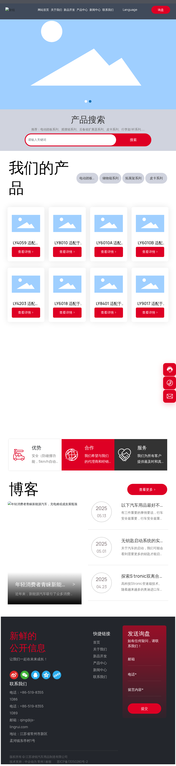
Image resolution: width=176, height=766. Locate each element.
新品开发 (100, 656)
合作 (89, 447)
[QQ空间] (46, 675)
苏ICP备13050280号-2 (72, 762)
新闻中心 (100, 669)
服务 (142, 447)
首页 (96, 642)
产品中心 (100, 663)
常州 (40, 762)
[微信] (24, 675)
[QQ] (35, 675)
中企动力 (31, 762)
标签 (49, 762)
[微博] (14, 675)
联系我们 (100, 676)
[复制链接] (57, 675)
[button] (86, 101)
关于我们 (100, 649)
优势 (36, 447)
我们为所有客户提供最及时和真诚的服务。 (149, 461)
